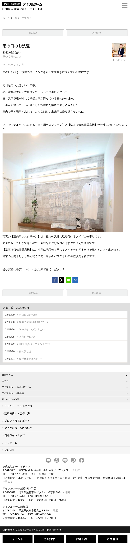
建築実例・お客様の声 (17, 413)
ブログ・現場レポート (17, 420)
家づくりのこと (12, 56)
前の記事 (33, 32)
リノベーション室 (13, 64)
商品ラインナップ (14, 435)
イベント (17, 539)
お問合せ (112, 539)
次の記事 (97, 32)
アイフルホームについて (18, 428)
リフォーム (10, 442)
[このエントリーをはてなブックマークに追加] (75, 280)
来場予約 (81, 539)
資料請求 (49, 539)
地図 (77, 470)
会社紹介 (9, 450)
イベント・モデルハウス (18, 406)
